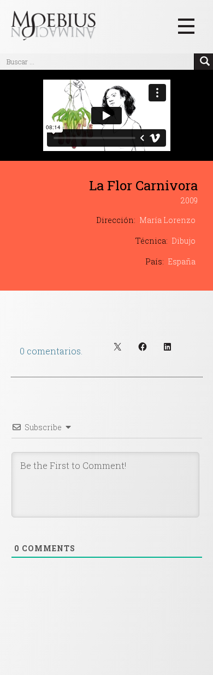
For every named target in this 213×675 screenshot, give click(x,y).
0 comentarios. (51, 351)
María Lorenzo (167, 220)
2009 (189, 200)
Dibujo (183, 241)
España (182, 261)
